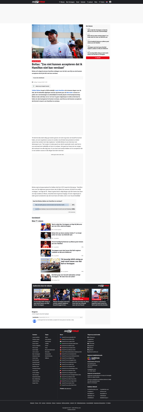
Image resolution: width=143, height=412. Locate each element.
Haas (46, 347)
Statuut (53, 403)
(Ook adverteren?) (68, 388)
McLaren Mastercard (50, 349)
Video (95, 2)
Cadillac (47, 343)
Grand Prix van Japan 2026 (68, 341)
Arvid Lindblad (35, 372)
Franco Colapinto (36, 345)
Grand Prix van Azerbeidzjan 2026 (70, 368)
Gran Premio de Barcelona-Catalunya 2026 (72, 351)
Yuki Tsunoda (35, 374)
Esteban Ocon (35, 366)
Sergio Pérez (35, 383)
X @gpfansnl (90, 339)
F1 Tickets (101, 2)
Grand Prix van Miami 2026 (68, 345)
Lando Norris (35, 341)
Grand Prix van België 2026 (68, 358)
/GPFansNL (91, 343)
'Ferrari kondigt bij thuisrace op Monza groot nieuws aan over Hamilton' (98, 42)
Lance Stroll (35, 370)
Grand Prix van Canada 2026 (68, 347)
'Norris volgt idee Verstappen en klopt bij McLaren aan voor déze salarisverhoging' (97, 30)
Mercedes (70, 92)
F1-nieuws (97, 57)
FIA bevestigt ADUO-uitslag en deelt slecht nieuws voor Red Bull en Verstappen (98, 53)
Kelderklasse (103, 395)
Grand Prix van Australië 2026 (69, 337)
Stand (77, 2)
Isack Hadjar (35, 349)
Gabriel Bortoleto (36, 376)
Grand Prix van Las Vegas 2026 (69, 381)
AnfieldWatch (91, 397)
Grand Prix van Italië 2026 (68, 364)
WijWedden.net (91, 395)
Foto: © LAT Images (37, 57)
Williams (47, 358)
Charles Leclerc (35, 339)
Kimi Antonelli (35, 360)
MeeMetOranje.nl (104, 397)
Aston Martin (48, 339)
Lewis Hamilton (59, 90)
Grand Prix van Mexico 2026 (68, 376)
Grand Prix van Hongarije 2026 (69, 360)
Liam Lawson (35, 351)
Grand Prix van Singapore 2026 (69, 372)
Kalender (83, 2)
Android (72, 403)
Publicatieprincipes (81, 403)
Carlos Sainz (35, 358)
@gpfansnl (91, 341)
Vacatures (58, 403)
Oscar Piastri (35, 343)
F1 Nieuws (62, 2)
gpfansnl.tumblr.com (93, 351)
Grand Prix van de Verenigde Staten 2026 (71, 374)
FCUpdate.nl (90, 391)
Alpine (46, 337)
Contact (43, 403)
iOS (75, 403)
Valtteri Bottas (36, 61)
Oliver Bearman (35, 364)
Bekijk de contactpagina (92, 382)
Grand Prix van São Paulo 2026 (69, 378)
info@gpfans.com (92, 369)
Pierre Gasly (35, 347)
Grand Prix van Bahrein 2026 (68, 370)
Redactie (32, 403)
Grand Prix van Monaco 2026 (68, 349)
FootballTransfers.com (93, 389)
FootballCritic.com (104, 389)
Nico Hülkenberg (36, 378)
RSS (40, 403)
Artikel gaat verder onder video (57, 154)
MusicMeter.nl (103, 393)
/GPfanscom (92, 337)
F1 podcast (90, 2)
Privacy (36, 403)
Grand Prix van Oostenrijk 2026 (69, 354)
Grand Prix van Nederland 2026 (69, 362)
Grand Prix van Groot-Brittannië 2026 (70, 356)
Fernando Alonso (36, 368)
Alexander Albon (36, 356)
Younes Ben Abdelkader (38, 77)
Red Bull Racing (48, 356)
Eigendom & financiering (99, 403)
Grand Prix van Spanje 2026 (68, 366)
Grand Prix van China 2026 (68, 339)
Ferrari (46, 345)
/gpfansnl (91, 347)
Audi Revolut (48, 341)
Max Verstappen (70, 2)
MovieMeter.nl (91, 393)
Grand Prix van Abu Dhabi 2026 (69, 385)
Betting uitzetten (65, 403)
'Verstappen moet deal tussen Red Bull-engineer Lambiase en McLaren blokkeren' (98, 47)
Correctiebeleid (89, 403)
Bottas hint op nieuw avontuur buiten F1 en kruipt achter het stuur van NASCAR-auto (98, 36)
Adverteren (48, 403)
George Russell (35, 362)
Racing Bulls (48, 354)
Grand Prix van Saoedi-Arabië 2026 (70, 343)
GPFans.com (103, 391)
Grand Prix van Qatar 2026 (68, 383)
